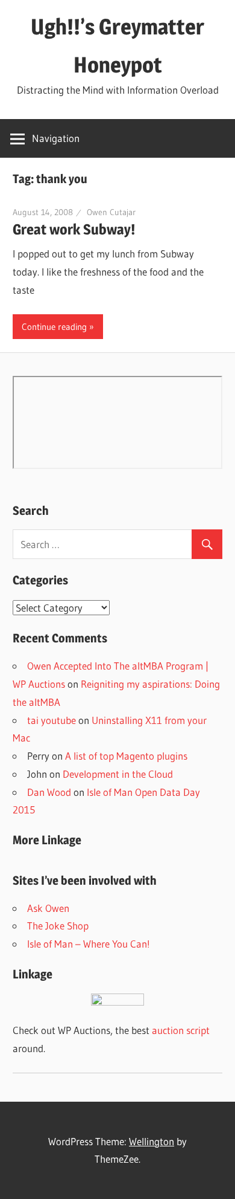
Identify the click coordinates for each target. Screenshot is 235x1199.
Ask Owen (48, 908)
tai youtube (51, 720)
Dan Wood (49, 792)
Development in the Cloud (118, 774)
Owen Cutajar (111, 212)
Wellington (151, 1141)
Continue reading (54, 326)
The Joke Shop (58, 925)
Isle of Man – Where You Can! (88, 943)
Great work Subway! (74, 229)
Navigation (56, 138)
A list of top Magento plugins (126, 755)
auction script (181, 1030)
